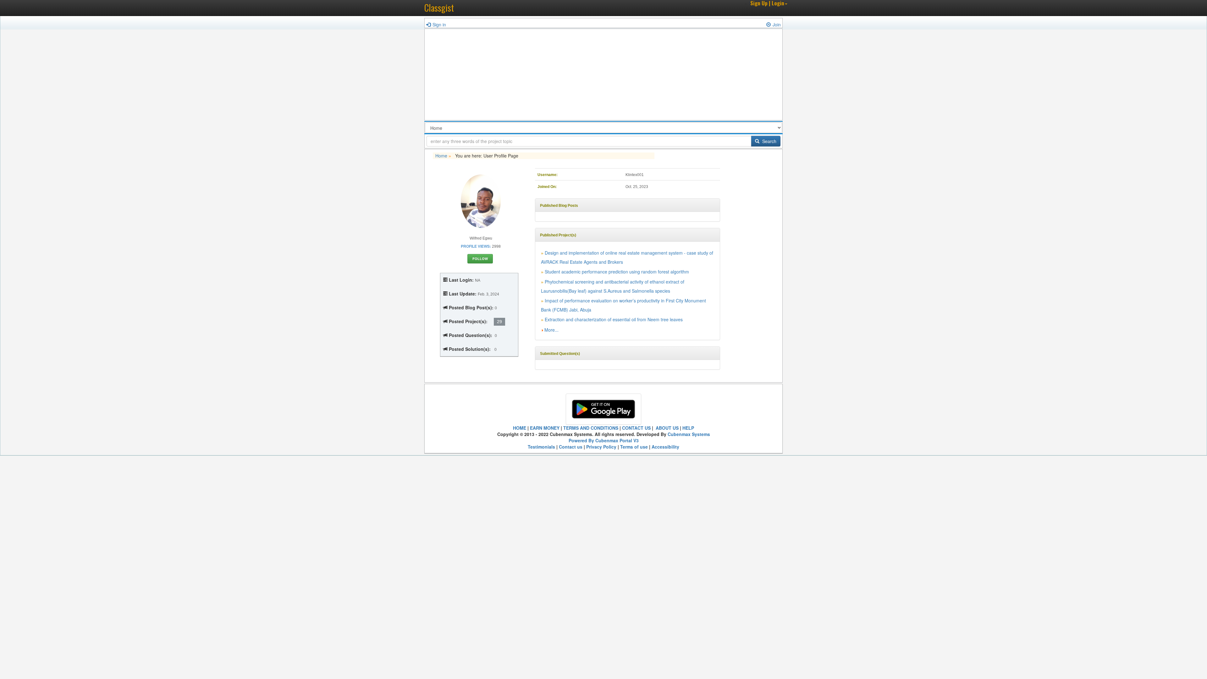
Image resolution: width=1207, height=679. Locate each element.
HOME (519, 428)
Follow (480, 258)
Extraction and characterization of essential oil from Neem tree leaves (614, 319)
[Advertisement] (603, 76)
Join (777, 24)
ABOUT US (666, 428)
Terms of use (634, 447)
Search (768, 141)
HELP (688, 428)
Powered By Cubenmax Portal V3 (604, 440)
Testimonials (541, 447)
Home (441, 155)
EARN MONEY (544, 428)
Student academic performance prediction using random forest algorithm (617, 271)
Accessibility (665, 447)
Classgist (439, 7)
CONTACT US (636, 428)
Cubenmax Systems (689, 434)
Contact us (570, 447)
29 (499, 321)
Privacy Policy (601, 447)
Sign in (439, 24)
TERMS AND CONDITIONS (590, 428)
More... (551, 330)
